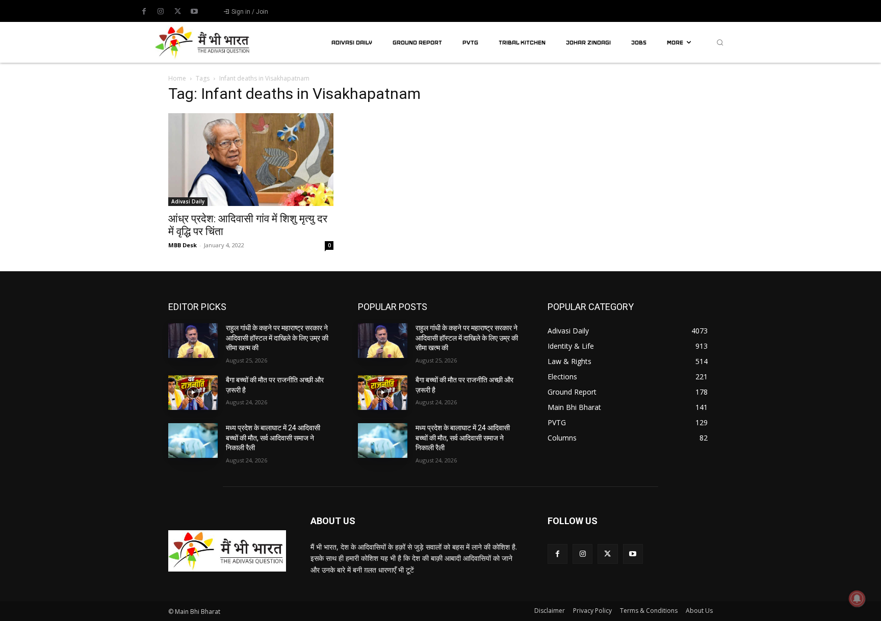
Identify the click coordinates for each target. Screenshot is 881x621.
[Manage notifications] (857, 598)
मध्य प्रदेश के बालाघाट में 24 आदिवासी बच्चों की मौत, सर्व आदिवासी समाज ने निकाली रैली (273, 438)
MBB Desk (182, 245)
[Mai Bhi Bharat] (203, 42)
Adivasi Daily (187, 201)
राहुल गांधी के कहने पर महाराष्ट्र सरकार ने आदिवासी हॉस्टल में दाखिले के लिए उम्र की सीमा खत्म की (277, 338)
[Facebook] (144, 12)
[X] (177, 12)
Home (177, 78)
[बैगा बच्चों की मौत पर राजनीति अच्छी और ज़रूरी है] (193, 392)
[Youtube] (194, 12)
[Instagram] (160, 12)
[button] (720, 42)
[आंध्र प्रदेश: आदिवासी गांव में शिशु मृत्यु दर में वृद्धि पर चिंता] (250, 159)
